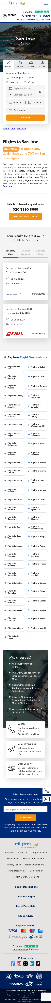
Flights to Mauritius (33, 555)
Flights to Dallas (13, 610)
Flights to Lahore (37, 490)
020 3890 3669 (25, 209)
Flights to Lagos (13, 546)
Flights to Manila (37, 471)
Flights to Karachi (13, 499)
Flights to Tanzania (10, 555)
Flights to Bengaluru (10, 518)
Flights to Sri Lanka (11, 637)
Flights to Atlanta (37, 610)
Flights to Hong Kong (36, 481)
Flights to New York (12, 368)
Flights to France (37, 564)
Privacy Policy (34, 830)
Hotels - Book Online (33, 858)
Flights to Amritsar (10, 508)
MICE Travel (13, 858)
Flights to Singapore (34, 396)
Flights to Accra (36, 546)
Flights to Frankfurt (10, 619)
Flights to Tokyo (13, 480)
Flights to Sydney (13, 395)
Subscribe (25, 817)
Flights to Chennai (33, 518)
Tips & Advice (26, 916)
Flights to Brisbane (10, 454)
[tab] (8, 64)
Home (6, 128)
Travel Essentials (25, 906)
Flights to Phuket (37, 462)
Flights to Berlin (36, 618)
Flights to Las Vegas (12, 434)
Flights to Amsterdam (11, 574)
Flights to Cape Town (12, 537)
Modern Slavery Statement (25, 876)
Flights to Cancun (37, 583)
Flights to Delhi (36, 376)
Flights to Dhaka (36, 499)
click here (25, 997)
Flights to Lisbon (13, 583)
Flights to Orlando (33, 406)
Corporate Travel (40, 852)
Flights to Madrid (37, 628)
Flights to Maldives (10, 564)
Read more (8, 186)
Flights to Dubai (36, 367)
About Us (22, 852)
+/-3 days (30, 82)
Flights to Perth (36, 443)
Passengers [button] (19, 110)
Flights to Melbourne (10, 444)
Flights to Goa (12, 527)
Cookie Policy (36, 870)
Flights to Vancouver (34, 434)
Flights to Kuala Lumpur (12, 471)
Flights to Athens (13, 628)
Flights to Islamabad (10, 491)
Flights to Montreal (10, 601)
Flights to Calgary (37, 591)
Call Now (10, 149)
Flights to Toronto (37, 386)
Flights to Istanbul (33, 574)
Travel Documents (17, 870)
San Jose (21, 128)
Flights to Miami (13, 424)
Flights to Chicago (33, 415)
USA (13, 128)
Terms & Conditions (34, 864)
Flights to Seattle (37, 600)
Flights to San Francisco (12, 415)
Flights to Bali (12, 462)
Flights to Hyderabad (34, 508)
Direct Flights (16, 77)
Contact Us (8, 852)
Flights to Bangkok (10, 377)
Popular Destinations (25, 887)
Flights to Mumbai (10, 387)
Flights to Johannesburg (35, 527)
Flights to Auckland (33, 454)
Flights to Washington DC (36, 425)
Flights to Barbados (10, 592)
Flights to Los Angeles (12, 406)
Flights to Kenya (36, 536)
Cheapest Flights (25, 896)
